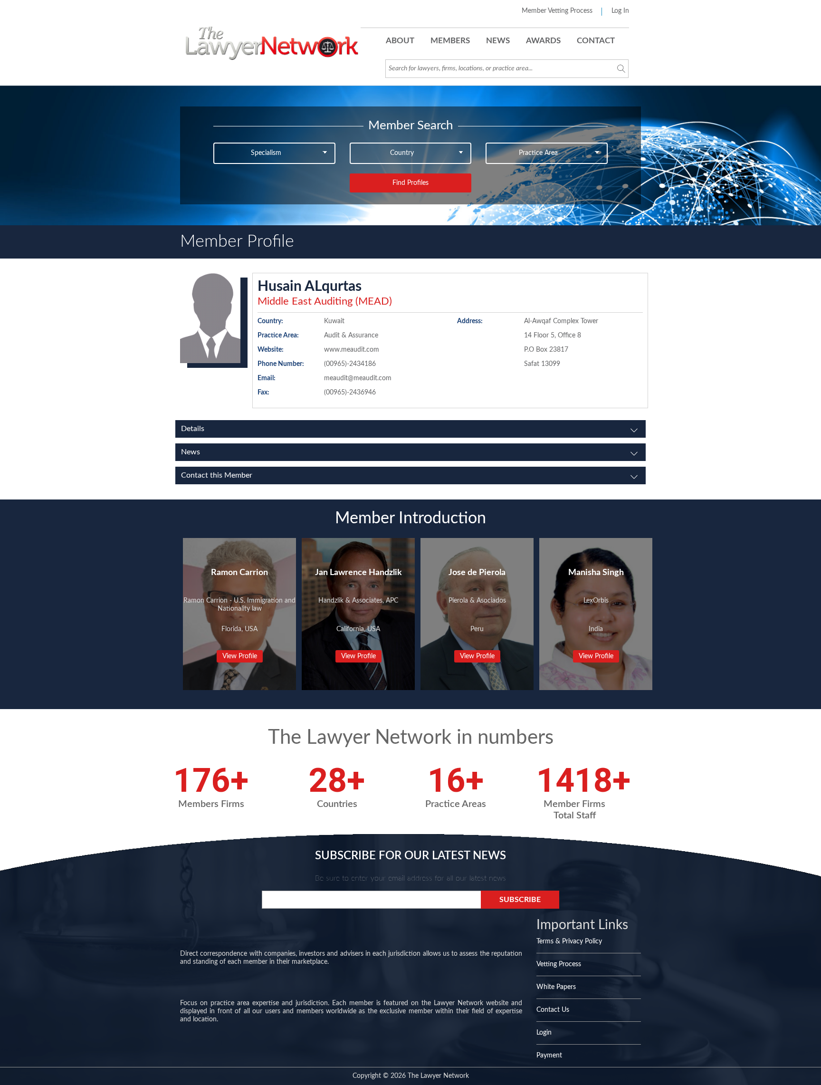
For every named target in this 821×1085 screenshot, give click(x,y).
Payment (549, 1055)
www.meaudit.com (351, 349)
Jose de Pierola (477, 572)
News (498, 41)
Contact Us (552, 1010)
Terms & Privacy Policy (569, 941)
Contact (596, 41)
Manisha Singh (596, 572)
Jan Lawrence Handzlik (358, 572)
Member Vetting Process (557, 11)
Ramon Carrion (239, 572)
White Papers (556, 987)
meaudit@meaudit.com (357, 378)
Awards (543, 41)
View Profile (239, 656)
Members (450, 41)
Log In (620, 11)
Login (544, 1032)
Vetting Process (558, 964)
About (400, 41)
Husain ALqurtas (310, 286)
